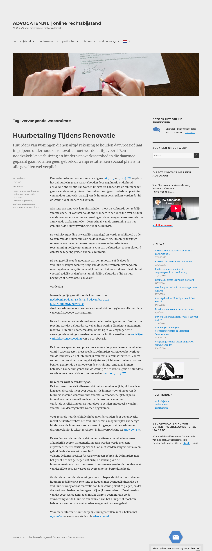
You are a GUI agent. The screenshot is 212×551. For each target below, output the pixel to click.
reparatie (17, 197)
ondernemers (162, 404)
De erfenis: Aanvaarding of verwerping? (174, 309)
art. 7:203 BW (132, 429)
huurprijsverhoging (29, 191)
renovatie (30, 194)
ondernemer (46, 41)
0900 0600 (56, 516)
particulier (68, 41)
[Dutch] (127, 41)
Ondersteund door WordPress (69, 537)
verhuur (17, 204)
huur (15, 191)
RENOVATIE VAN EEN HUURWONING (173, 261)
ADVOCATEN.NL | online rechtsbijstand (57, 23)
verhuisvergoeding (22, 200)
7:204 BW (125, 178)
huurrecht (18, 186)
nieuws (87, 41)
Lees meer (190, 132)
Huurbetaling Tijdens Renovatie (64, 135)
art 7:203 (109, 178)
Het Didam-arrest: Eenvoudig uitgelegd (174, 280)
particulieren (161, 408)
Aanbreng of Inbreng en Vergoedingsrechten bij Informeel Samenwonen (172, 330)
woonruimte (32, 207)
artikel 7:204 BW (115, 373)
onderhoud (18, 194)
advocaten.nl (101, 516)
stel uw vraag (107, 41)
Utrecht (186, 443)
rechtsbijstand (22, 41)
